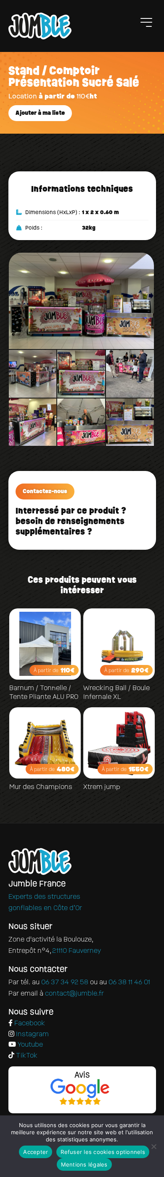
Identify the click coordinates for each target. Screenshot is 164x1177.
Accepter (35, 1152)
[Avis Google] (80, 1093)
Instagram (31, 1034)
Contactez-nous (45, 491)
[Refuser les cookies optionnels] (153, 1146)
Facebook (29, 1023)
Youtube (29, 1044)
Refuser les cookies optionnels (103, 1152)
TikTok (25, 1055)
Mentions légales (84, 1164)
